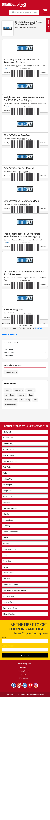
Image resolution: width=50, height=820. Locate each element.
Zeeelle (7, 390)
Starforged (7, 484)
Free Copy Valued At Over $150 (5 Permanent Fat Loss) (22, 61)
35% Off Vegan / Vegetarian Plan (21, 200)
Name (4, 637)
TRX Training (25, 400)
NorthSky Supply (10, 549)
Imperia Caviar (9, 602)
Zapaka (6, 543)
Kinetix (6, 514)
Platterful (7, 432)
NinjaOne (7, 561)
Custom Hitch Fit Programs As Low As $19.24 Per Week (24, 273)
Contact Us (23, 678)
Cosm (5, 537)
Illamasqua (30, 390)
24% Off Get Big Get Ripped (19, 168)
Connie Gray (8, 443)
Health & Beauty (21, 27)
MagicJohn (7, 490)
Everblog (6, 526)
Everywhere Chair (10, 608)
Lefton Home (8, 573)
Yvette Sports (8, 455)
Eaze (31, 395)
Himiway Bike (8, 596)
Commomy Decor (10, 508)
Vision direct (9, 395)
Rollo (5, 473)
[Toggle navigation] (45, 11)
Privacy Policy (23, 671)
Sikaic (5, 555)
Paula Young (18, 390)
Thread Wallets (9, 614)
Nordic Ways (8, 438)
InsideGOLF (8, 479)
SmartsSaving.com (25, 663)
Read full (38, 328)
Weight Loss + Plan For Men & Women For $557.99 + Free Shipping (24, 99)
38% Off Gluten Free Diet (17, 135)
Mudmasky (22, 395)
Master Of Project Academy (14, 590)
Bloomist (6, 502)
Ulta (35, 400)
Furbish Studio (9, 449)
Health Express (10, 404)
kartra (5, 567)
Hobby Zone (8, 520)
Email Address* (7, 646)
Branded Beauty (11, 400)
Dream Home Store (10, 531)
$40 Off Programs (13, 309)
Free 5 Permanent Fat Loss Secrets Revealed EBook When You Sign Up (22, 235)
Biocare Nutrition (10, 461)
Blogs (23, 674)
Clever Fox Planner (10, 584)
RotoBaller (7, 467)
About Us (23, 667)
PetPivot (6, 578)
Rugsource (7, 496)
